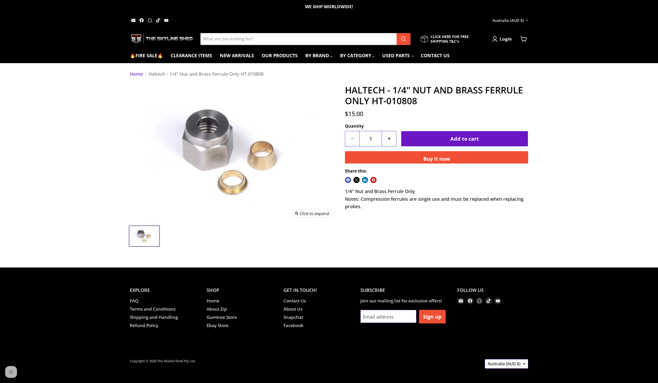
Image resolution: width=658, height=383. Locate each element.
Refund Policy (144, 325)
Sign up (432, 316)
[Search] (403, 39)
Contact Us (295, 301)
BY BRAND (317, 55)
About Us (293, 309)
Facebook (293, 325)
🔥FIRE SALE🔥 (146, 55)
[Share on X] (356, 180)
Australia (508, 20)
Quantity (354, 126)
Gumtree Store (222, 317)
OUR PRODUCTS (280, 55)
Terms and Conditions (153, 309)
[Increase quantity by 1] (389, 139)
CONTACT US (435, 55)
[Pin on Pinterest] (373, 180)
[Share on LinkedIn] (365, 180)
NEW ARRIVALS (237, 55)
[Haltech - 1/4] (144, 236)
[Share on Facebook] (348, 180)
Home (136, 74)
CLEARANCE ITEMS (191, 55)
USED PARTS (396, 55)
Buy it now (436, 158)
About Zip (217, 309)
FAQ (134, 301)
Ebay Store (218, 325)
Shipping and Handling (154, 317)
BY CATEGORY (356, 55)
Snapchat (293, 317)
